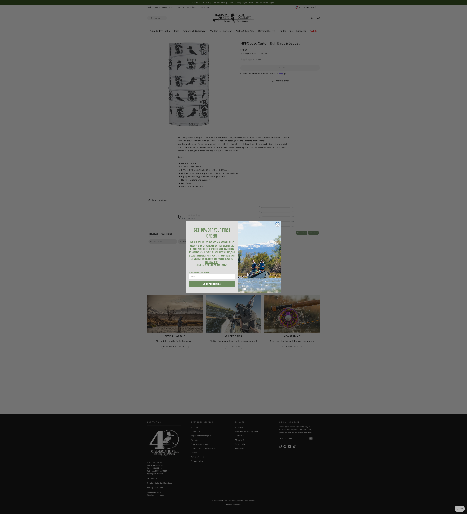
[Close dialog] (277, 224)
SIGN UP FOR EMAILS (211, 284)
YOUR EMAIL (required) (199, 272)
